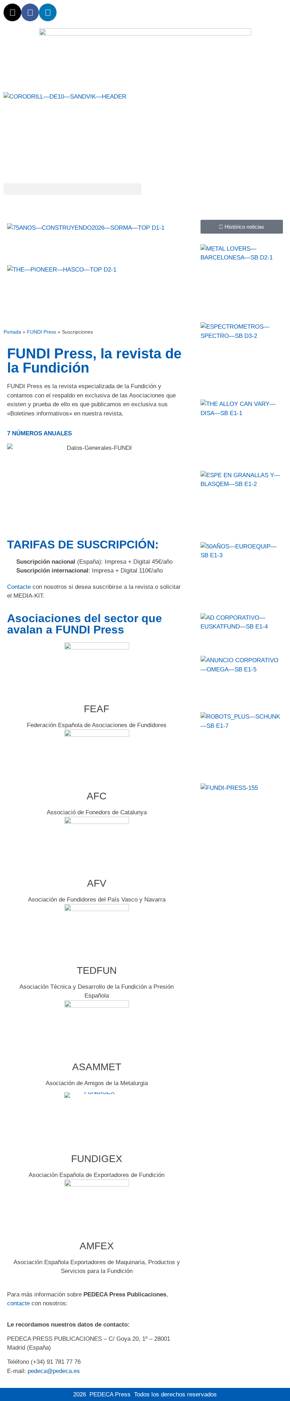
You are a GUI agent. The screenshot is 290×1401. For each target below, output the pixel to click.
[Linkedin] (48, 12)
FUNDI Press (41, 332)
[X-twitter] (12, 12)
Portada (12, 332)
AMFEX (97, 1245)
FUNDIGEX (96, 1158)
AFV (96, 883)
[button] (72, 189)
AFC (96, 796)
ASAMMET (96, 1066)
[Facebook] (30, 12)
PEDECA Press (109, 1394)
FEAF (96, 708)
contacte (18, 1303)
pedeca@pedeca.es (54, 1371)
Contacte (19, 587)
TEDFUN (97, 970)
